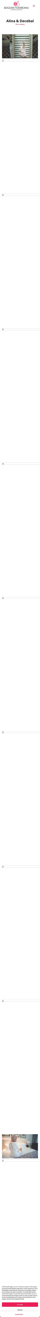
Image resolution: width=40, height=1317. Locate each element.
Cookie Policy (19, 1314)
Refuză (20, 1310)
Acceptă (20, 1305)
